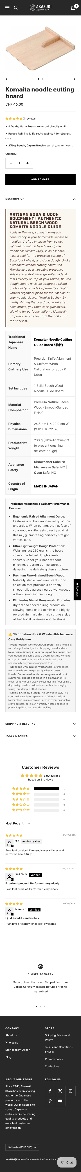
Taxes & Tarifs (16, 735)
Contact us (52, 1066)
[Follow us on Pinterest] (50, 1101)
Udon (46, 260)
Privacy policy (54, 1059)
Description (15, 198)
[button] (14, 118)
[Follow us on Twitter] (60, 1091)
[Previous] (7, 78)
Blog (8, 1057)
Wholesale (11, 1042)
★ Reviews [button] (77, 590)
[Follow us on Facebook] (50, 1091)
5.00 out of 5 (52, 775)
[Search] (16, 8)
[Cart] (73, 8)
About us (11, 1035)
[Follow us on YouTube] (60, 1101)
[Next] (74, 78)
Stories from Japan (17, 1049)
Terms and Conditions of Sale (58, 1049)
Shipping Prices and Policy (57, 1038)
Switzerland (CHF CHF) (20, 1147)
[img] (13, 835)
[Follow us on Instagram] (70, 1091)
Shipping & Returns (20, 723)
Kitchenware (63, 634)
